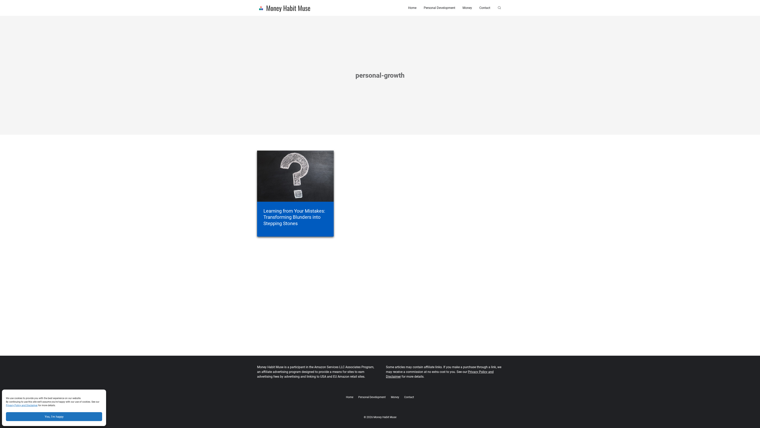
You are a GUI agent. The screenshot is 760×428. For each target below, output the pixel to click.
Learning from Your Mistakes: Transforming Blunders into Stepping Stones (294, 217)
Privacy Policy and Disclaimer (22, 405)
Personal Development (439, 8)
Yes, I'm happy (54, 416)
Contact (484, 8)
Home (412, 8)
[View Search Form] (499, 7)
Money (467, 8)
